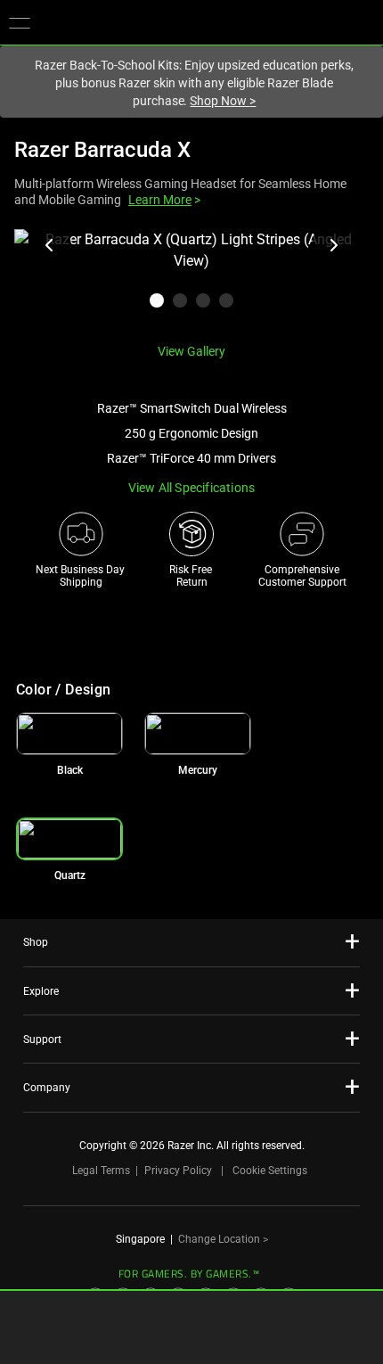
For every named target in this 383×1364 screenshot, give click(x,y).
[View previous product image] (50, 245)
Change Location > (223, 1239)
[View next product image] (333, 245)
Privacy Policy (178, 1170)
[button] (19, 22)
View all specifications (192, 488)
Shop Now (223, 101)
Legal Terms (101, 1170)
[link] (69, 733)
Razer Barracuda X (102, 149)
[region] (191, 279)
